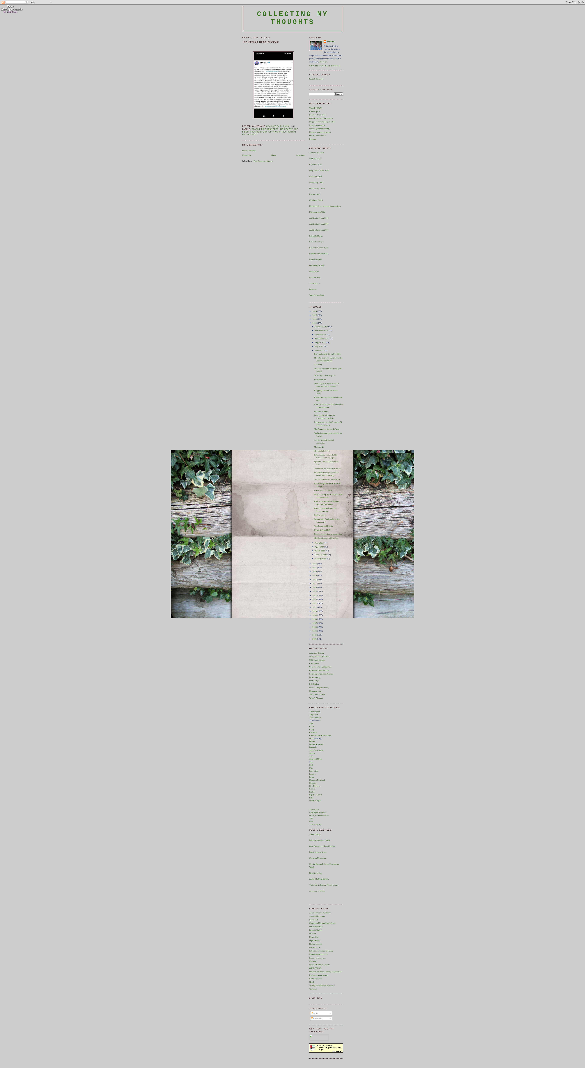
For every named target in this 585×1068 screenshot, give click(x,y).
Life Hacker (314, 684)
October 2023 (321, 334)
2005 (314, 631)
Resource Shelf (315, 978)
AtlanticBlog (314, 834)
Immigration (314, 271)
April (311, 723)
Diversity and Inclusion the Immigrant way (325, 510)
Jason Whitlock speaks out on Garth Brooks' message (326, 474)
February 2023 (321, 554)
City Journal (314, 663)
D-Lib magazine (316, 926)
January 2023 (320, 558)
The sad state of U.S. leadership (327, 479)
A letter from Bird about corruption (324, 441)
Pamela (312, 788)
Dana (311, 738)
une (311, 762)
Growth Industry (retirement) (321, 118)
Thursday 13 (314, 283)
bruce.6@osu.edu (316, 78)
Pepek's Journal (315, 794)
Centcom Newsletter (317, 858)
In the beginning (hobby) (319, 128)
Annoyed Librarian (317, 916)
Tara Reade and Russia (323, 526)
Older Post (300, 155)
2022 (314, 563)
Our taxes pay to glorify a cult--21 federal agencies (328, 423)
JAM (311, 818)
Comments (317, 1018)
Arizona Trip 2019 (316, 152)
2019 (314, 575)
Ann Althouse (315, 717)
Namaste (312, 782)
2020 (314, 571)
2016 (314, 587)
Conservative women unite (320, 735)
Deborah (312, 933)
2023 (314, 323)
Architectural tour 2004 (319, 229)
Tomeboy (313, 989)
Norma (331, 42)
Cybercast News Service (319, 670)
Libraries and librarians (318, 253)
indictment (286, 129)
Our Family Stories (317, 265)
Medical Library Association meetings (325, 206)
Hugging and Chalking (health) (322, 121)
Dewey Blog (314, 937)
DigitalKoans (314, 940)
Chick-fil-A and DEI (322, 530)
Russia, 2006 (314, 194)
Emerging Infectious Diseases (321, 673)
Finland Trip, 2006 (317, 188)
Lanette (312, 774)
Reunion (312, 139)
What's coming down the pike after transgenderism (328, 496)
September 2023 (322, 338)
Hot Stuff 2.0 (314, 947)
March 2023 (320, 550)
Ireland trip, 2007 (316, 182)
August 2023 (320, 342)
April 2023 (319, 546)
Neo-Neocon (314, 785)
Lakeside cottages (316, 241)
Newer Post (246, 155)
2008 (314, 619)
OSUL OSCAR (315, 968)
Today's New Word (316, 295)
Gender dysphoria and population (328, 534)
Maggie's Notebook (317, 779)
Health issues (314, 277)
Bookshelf (313, 919)
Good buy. (318, 364)
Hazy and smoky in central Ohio (327, 353)
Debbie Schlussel (316, 744)
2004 (314, 635)
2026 (314, 311)
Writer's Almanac (316, 698)
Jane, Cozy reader (316, 750)
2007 (314, 623)
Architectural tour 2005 (319, 223)
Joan (311, 756)
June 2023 (319, 350)
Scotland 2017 (315, 158)
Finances (313, 289)
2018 (314, 579)
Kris (311, 768)
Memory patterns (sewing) (320, 132)
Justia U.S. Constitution (319, 878)
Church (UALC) (315, 107)
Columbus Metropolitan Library (322, 923)
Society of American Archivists (322, 985)
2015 (314, 591)
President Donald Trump (265, 132)
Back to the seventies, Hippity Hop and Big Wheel (326, 503)
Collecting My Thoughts (292, 18)
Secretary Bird (320, 379)
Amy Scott (313, 714)
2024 (314, 319)
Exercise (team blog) (317, 114)
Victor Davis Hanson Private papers (323, 884)
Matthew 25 (319, 446)
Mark (311, 821)
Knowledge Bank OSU (318, 954)
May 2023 (319, 542)
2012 (314, 603)
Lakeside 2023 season (323, 490)
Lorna (311, 776)
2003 (314, 638)
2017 (314, 583)
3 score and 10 (315, 824)
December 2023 (321, 326)
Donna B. (313, 747)
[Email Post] (292, 126)
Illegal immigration (317, 125)
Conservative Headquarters (320, 666)
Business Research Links (319, 840)
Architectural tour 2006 (319, 218)
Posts (315, 1013)
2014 (314, 595)
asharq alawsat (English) (319, 656)
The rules (323, 61)
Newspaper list (315, 691)
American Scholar (316, 652)
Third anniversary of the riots (326, 538)
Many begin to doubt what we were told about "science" (326, 385)
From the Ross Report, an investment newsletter (324, 417)
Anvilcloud (314, 809)
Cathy (311, 729)
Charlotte (313, 732)
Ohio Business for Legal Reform (322, 846)
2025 (314, 315)
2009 (314, 615)
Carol (311, 726)
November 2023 (322, 330)
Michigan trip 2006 (317, 212)
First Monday (314, 677)
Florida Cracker (315, 944)
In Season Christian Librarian (321, 950)
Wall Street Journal (317, 694)
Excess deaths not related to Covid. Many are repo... (325, 456)
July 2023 (319, 346)
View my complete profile (324, 66)
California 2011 (315, 164)
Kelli (311, 765)
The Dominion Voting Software (327, 429)
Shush (311, 982)
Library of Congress (317, 957)
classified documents (265, 129)
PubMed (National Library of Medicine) (325, 971)
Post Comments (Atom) (263, 161)
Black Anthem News (317, 852)
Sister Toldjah (315, 800)
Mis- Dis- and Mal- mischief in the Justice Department (328, 359)
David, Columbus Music (319, 815)
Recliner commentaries (318, 975)
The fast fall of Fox (322, 450)
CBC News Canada (317, 659)
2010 (314, 611)
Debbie (312, 741)
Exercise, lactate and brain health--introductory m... (328, 406)
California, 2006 (316, 200)
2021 (314, 567)
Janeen (312, 753)
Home (273, 155)
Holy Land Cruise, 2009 (319, 170)
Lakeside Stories (316, 235)
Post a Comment (249, 150)
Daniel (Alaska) (315, 930)
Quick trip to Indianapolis (324, 375)
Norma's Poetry (315, 259)
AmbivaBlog (314, 711)
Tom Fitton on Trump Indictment (260, 42)
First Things (314, 680)
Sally (311, 797)
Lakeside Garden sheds (318, 247)
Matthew (313, 961)
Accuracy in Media (317, 890)
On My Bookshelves (317, 135)
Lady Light (314, 771)
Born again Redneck (317, 812)
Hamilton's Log (315, 873)
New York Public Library (319, 964)
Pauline (312, 791)
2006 (314, 627)
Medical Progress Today (319, 687)
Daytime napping (321, 411)
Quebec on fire (320, 515)
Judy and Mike (315, 759)
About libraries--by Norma (320, 912)
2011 (314, 607)
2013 (314, 599)
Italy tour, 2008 (315, 176)
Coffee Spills (314, 111)
